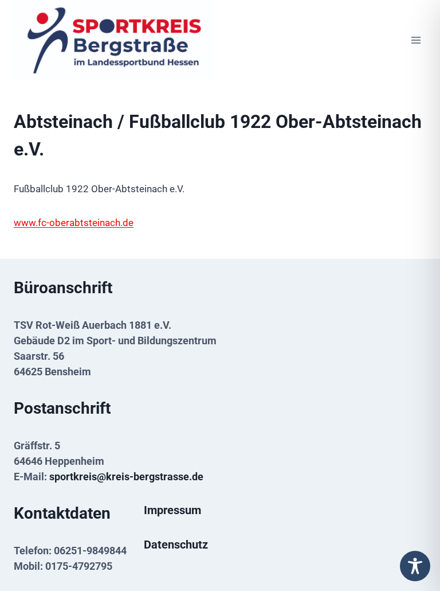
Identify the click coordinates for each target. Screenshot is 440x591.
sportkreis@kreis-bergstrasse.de (126, 477)
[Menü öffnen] (415, 40)
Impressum (172, 510)
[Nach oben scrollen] (413, 541)
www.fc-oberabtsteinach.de (73, 222)
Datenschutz (176, 544)
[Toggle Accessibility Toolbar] (415, 566)
